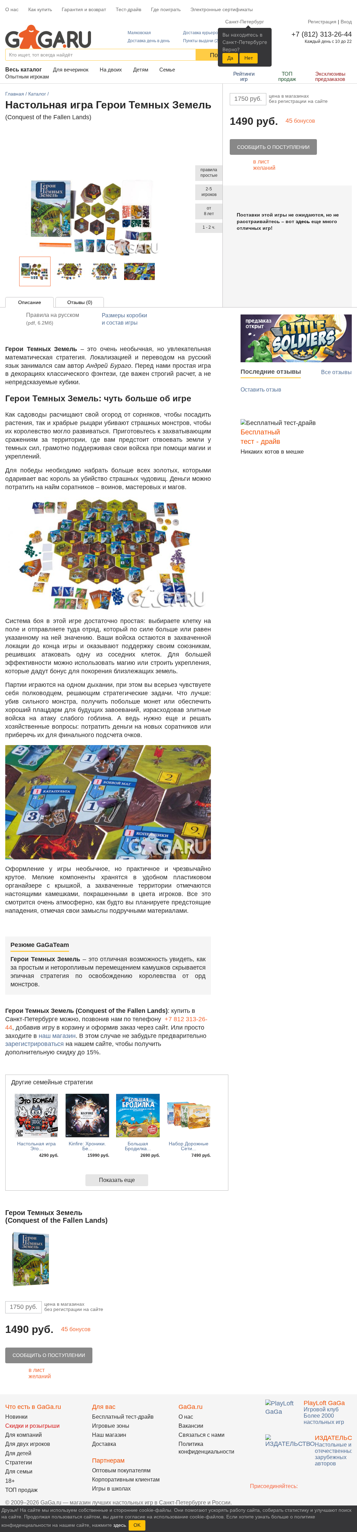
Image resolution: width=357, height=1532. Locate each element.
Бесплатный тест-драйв (123, 1417)
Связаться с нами (201, 1435)
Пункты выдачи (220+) (205, 40)
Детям (140, 70)
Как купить (40, 9)
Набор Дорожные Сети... (188, 1146)
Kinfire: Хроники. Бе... (87, 1146)
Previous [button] (13, 273)
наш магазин (57, 1035)
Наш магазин (109, 1435)
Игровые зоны (110, 1426)
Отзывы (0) (79, 302)
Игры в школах (111, 1489)
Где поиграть (166, 9)
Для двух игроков (27, 1444)
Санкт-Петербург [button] (244, 21)
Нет (248, 58)
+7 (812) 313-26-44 (320, 34)
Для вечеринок (71, 70)
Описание (29, 302)
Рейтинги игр (244, 76)
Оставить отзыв (261, 390)
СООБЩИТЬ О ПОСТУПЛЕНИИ (273, 147)
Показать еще (117, 1180)
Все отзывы (336, 372)
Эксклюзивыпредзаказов (330, 76)
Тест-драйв (128, 9)
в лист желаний (264, 165)
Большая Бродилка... (138, 1146)
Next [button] (161, 273)
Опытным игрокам (27, 76)
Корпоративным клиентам (126, 1479)
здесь (303, 221)
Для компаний (23, 1435)
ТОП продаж (287, 76)
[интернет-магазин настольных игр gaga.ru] (48, 36)
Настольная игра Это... (36, 1146)
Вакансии (190, 1426)
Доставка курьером (202, 32)
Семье (167, 70)
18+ (10, 1481)
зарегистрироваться (34, 1043)
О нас (11, 9)
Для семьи (18, 1471)
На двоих (111, 70)
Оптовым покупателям (121, 1470)
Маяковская (139, 32)
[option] (35, 271)
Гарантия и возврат (84, 9)
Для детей (18, 1453)
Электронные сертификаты (221, 9)
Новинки (16, 1417)
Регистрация (322, 21)
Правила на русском (52, 319)
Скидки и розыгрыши (32, 1426)
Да (230, 58)
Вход (346, 21)
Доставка (104, 1444)
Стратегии (18, 1462)
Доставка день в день (149, 40)
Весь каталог (23, 70)
